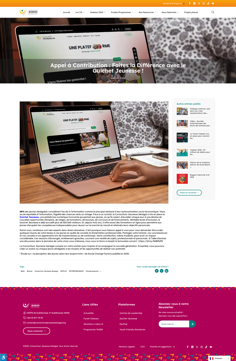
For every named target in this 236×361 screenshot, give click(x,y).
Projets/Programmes (121, 12)
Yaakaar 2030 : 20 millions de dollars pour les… (200, 152)
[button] (213, 12)
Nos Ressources (146, 12)
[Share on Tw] (161, 271)
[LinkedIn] (194, 3)
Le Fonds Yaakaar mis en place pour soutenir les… (200, 136)
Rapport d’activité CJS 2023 (199, 176)
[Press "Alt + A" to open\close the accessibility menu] (3, 357)
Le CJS (79, 12)
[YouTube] (213, 3)
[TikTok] (208, 3)
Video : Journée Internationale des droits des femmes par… (200, 123)
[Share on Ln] (166, 271)
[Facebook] (190, 3)
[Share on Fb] (157, 271)
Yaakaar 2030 (96, 12)
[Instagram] (204, 3)
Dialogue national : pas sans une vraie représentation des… (200, 111)
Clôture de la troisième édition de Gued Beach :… (200, 164)
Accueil (66, 12)
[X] (199, 3)
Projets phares (191, 12)
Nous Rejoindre (169, 12)
